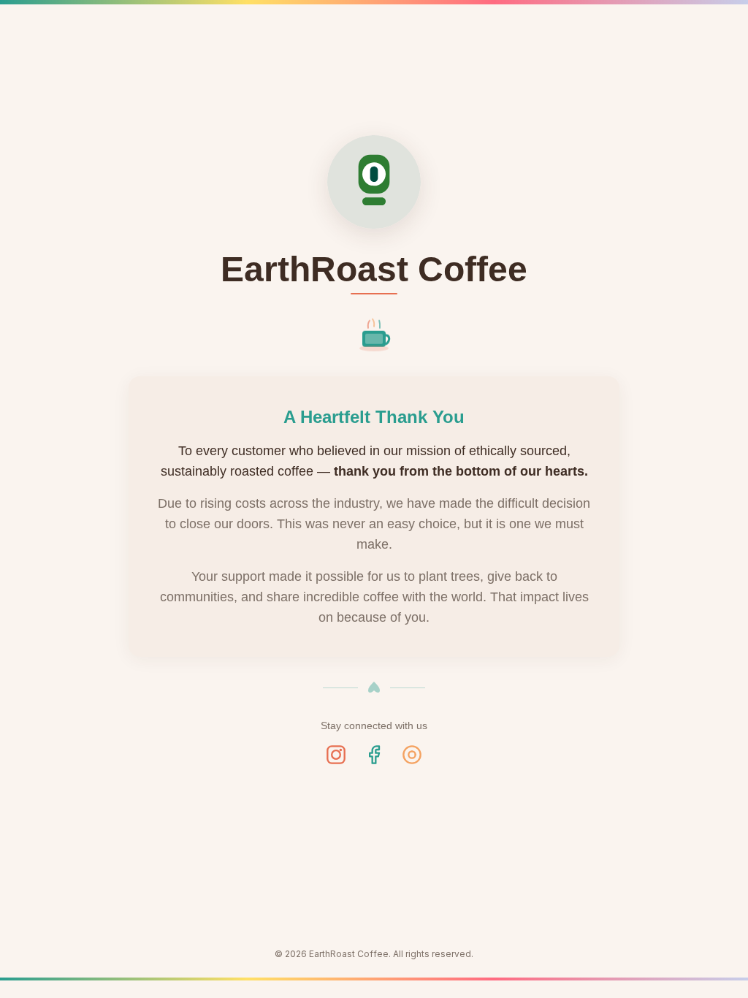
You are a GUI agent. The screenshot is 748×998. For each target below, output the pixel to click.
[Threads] (412, 754)
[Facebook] (374, 754)
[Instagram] (336, 754)
